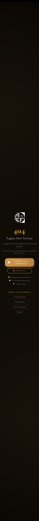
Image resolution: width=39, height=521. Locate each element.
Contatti (19, 312)
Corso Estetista (19, 302)
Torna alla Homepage (21, 262)
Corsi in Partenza (19, 297)
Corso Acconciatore (19, 307)
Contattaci (20, 271)
